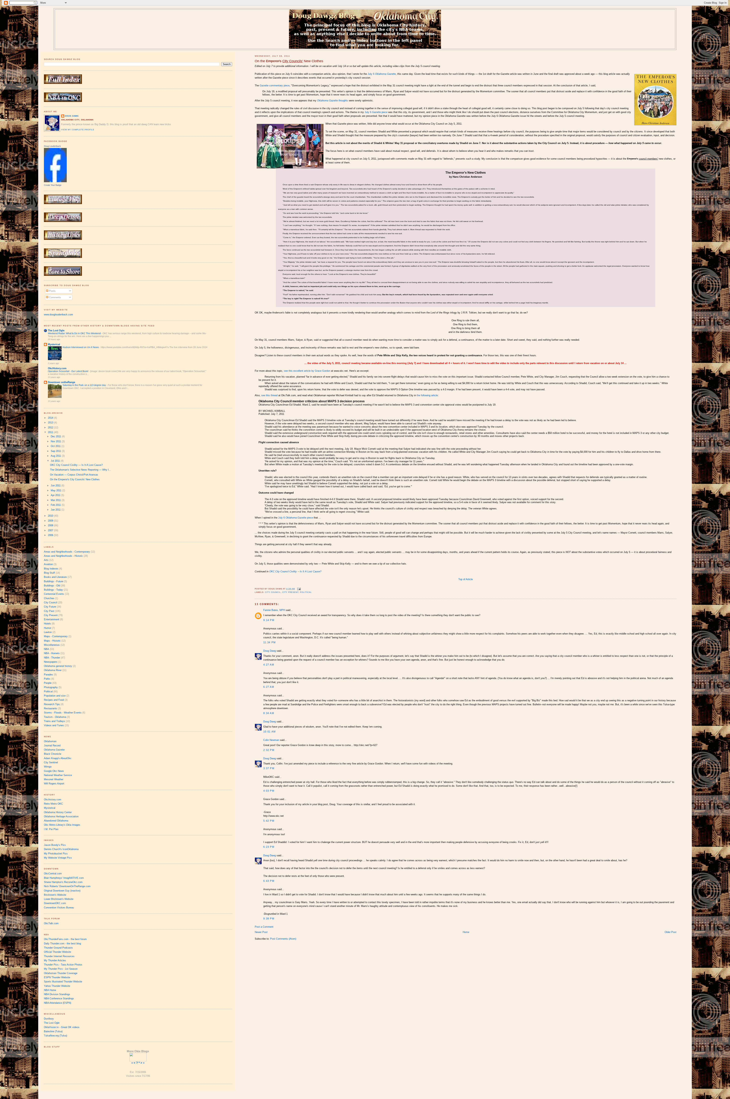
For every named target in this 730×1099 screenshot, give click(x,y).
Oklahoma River (53, 670)
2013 (51, 422)
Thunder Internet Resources (59, 956)
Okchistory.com (52, 799)
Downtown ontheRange (61, 382)
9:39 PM (268, 918)
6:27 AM (268, 686)
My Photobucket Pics (56, 853)
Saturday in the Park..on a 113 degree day (84, 385)
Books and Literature (55, 577)
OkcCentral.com (53, 873)
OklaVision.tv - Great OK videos (61, 1027)
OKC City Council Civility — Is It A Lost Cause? (76, 465)
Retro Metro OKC (53, 803)
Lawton (48, 632)
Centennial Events (54, 593)
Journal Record (52, 745)
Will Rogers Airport (54, 783)
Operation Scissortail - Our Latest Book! (68, 371)
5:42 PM (268, 820)
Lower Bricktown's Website (58, 899)
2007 (51, 530)
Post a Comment (264, 926)
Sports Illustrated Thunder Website (63, 981)
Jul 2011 (56, 460)
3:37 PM (268, 768)
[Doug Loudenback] (55, 181)
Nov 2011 (56, 441)
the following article (427, 395)
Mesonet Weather (53, 779)
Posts (52, 290)
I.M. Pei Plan (51, 829)
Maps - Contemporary (56, 636)
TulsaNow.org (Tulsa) (55, 1035)
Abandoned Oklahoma (56, 820)
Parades (48, 674)
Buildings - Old (52, 585)
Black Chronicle (52, 753)
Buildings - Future (53, 581)
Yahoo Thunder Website (57, 985)
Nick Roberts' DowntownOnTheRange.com (67, 886)
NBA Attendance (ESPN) (57, 1002)
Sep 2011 (56, 451)
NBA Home (50, 990)
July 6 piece (376, 112)
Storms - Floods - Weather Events (63, 712)
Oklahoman (50, 741)
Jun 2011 (56, 485)
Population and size (55, 695)
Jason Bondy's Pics (55, 845)
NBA (46, 649)
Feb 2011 (56, 504)
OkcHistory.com (57, 368)
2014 (51, 417)
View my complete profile (77, 130)
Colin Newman (271, 740)
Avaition (48, 564)
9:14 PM (268, 620)
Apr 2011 (56, 495)
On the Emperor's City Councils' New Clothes (75, 479)
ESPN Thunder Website (57, 977)
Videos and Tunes (54, 725)
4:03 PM (268, 790)
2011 (51, 432)
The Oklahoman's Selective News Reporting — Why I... (80, 469)
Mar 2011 (56, 500)
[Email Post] (299, 589)
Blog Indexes (51, 568)
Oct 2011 (56, 446)
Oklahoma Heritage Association (61, 816)
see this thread (269, 395)
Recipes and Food (54, 699)
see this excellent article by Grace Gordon (307, 370)
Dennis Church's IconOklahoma (61, 849)
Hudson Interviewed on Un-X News (81, 347)
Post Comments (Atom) (283, 938)
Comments (54, 297)
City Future (50, 606)
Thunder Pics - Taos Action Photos (63, 964)
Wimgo (48, 766)
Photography (51, 687)
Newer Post (261, 932)
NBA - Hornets (52, 653)
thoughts (332, 100)
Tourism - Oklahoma (55, 717)
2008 (51, 525)
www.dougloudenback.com (58, 314)
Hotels (47, 623)
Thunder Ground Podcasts (58, 947)
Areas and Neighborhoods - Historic (63, 555)
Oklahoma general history (58, 666)
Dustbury (49, 1018)
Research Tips (52, 704)
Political (306, 592)
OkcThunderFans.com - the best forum (65, 939)
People (48, 683)
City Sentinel (51, 762)
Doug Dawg (269, 650)
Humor (47, 628)
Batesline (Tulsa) (53, 1031)
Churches (49, 598)
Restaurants (50, 708)
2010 (51, 515)
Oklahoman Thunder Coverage (60, 973)
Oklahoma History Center (58, 812)
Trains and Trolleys (54, 721)
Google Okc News (54, 771)
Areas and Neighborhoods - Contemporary (67, 551)
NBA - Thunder (52, 657)
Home (466, 932)
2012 (51, 427)
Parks (47, 678)
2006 (51, 535)
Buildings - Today (53, 589)
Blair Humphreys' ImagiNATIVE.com (64, 877)
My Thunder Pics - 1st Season (61, 968)
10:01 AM (269, 731)
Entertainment (51, 619)
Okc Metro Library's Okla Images (62, 824)
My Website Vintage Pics (58, 857)
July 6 (382, 73)
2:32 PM (268, 750)
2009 (51, 520)
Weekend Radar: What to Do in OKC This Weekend (74, 333)
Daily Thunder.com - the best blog (62, 943)
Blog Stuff (49, 572)
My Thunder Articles (55, 960)
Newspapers (50, 661)
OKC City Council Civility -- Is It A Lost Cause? (295, 571)
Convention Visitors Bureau (59, 907)
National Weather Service (58, 775)
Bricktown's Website (55, 894)
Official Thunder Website (57, 951)
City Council (273, 592)
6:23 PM (268, 846)
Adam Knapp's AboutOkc (57, 758)
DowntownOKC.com (55, 903)
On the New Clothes (289, 61)
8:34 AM (268, 713)
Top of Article (465, 579)
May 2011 (56, 490)
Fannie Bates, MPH (274, 610)
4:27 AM (268, 664)
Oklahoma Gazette (54, 749)
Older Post (670, 932)
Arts (46, 560)
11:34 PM (269, 642)
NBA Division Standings (57, 994)
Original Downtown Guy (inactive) (62, 890)
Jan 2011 (56, 509)
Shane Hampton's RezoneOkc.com (63, 882)
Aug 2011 (56, 455)
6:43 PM (268, 881)
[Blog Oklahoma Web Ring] (138, 1056)
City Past (49, 611)
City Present (290, 592)
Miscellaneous (52, 644)
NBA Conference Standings (59, 998)
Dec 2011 (56, 436)
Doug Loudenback (52, 146)
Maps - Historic (52, 640)
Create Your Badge (52, 185)
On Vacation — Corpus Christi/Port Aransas (74, 474)
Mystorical (54, 344)
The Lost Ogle (56, 330)
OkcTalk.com (51, 923)
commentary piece (275, 85)
